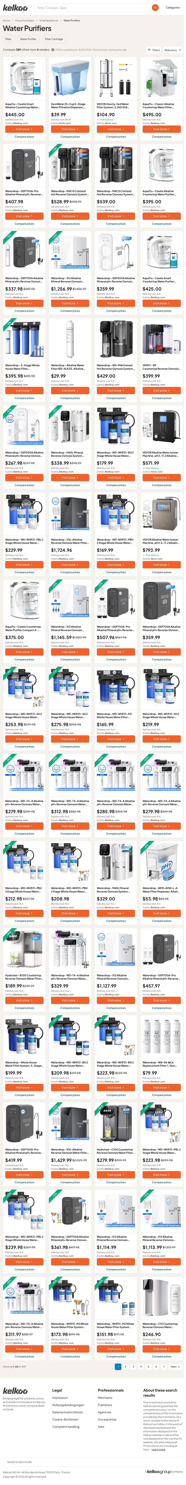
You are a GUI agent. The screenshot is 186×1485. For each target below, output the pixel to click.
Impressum (60, 1398)
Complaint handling (66, 1427)
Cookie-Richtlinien (65, 1419)
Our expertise (107, 1419)
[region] (93, 39)
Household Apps (24, 20)
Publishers (105, 1405)
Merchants (105, 1398)
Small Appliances (48, 20)
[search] (155, 7)
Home (6, 20)
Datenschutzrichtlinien (67, 1412)
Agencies (104, 1412)
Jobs (101, 1427)
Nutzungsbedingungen (68, 1405)
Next (173, 1366)
